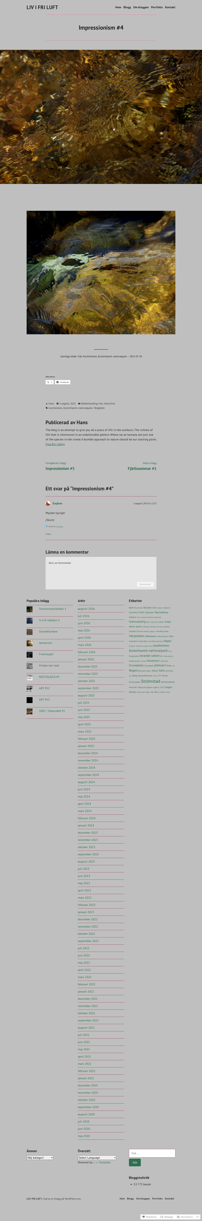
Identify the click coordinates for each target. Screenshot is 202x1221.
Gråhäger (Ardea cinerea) (152, 627)
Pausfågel (148, 665)
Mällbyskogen (134, 661)
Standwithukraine (145, 675)
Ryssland (142, 671)
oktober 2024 (86, 768)
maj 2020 (84, 1136)
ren (173, 666)
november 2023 (88, 840)
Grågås (161, 622)
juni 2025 (84, 710)
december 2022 (88, 919)
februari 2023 (86, 905)
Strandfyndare (48, 631)
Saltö (162, 670)
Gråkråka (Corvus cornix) (138, 631)
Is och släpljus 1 (49, 620)
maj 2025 (84, 717)
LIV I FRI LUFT (42, 7)
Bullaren (148, 607)
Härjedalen (136, 636)
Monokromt (168, 656)
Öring (167, 692)
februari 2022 (86, 984)
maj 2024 (84, 796)
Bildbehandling (89, 403)
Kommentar (145, 584)
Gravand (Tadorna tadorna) (151, 617)
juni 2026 (84, 623)
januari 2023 (86, 912)
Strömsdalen (134, 682)
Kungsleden (134, 656)
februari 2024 (86, 818)
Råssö (155, 670)
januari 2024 (86, 825)
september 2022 (88, 941)
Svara (48, 534)
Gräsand (153, 622)
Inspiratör (143, 641)
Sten (155, 676)
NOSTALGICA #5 (49, 677)
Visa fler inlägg (55, 444)
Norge (143, 661)
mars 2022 (84, 977)
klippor (167, 641)
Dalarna (160, 608)
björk (131, 607)
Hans (51, 403)
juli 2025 (83, 703)
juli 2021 (83, 1035)
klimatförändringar (155, 641)
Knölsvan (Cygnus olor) (144, 646)
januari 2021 (86, 1078)
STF (159, 675)
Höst (171, 636)
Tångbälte (99, 408)
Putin (169, 665)
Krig (169, 651)
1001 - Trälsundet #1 (52, 711)
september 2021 (88, 1020)
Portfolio (157, 7)
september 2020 (88, 1107)
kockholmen (55, 408)
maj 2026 (84, 630)
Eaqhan (57, 503)
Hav (101, 403)
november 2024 (88, 760)
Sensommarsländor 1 (52, 609)
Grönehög (160, 631)
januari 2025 (86, 746)
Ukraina (132, 692)
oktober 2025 (86, 681)
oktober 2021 (86, 1013)
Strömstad (150, 681)
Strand (165, 675)
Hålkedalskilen (162, 636)
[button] (101, 272)
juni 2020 (84, 1129)
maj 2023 (84, 883)
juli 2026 (83, 616)
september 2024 (88, 775)
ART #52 (44, 688)
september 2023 (88, 854)
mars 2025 (84, 731)
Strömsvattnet (168, 682)
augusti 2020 (86, 1114)
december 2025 (88, 666)
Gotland (132, 617)
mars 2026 (84, 645)
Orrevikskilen (136, 665)
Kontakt (170, 7)
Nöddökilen (153, 660)
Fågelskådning (161, 612)
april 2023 (84, 890)
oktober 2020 (86, 1100)
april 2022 (84, 970)
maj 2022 (84, 963)
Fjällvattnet (133, 612)
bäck (154, 607)
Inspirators (133, 641)
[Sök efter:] (152, 1153)
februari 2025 (86, 739)
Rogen (133, 670)
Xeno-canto (159, 692)
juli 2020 (83, 1121)
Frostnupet (46, 654)
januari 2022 (86, 991)
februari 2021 (86, 1071)
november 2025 (88, 674)
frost (141, 612)
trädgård (168, 687)
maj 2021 (84, 1049)
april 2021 (84, 1056)
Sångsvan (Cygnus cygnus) (148, 687)
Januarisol (45, 643)
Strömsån (133, 687)
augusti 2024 (86, 782)
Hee (166, 631)
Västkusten (141, 692)
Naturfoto (109, 403)
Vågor (148, 692)
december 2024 (88, 753)
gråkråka (166, 627)
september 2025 (88, 688)
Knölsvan (132, 646)
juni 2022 (84, 955)
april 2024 (84, 804)
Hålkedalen (150, 636)
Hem (118, 7)
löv (161, 656)
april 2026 (84, 638)
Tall (161, 687)
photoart (160, 665)
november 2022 (88, 926)
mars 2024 (84, 811)
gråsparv (152, 631)
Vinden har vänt (49, 665)
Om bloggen (141, 7)
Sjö (130, 676)
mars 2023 (84, 898)
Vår (152, 692)
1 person (59, 526)
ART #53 (44, 699)
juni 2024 (84, 789)
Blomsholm (138, 608)
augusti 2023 (86, 861)
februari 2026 (86, 652)
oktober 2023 (86, 847)
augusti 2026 (86, 609)
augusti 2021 (86, 1028)
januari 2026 (86, 659)
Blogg (127, 7)
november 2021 (88, 1006)
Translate (104, 1162)
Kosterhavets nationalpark (77, 408)
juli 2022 (83, 948)
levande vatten (150, 656)
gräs (148, 622)
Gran (138, 617)
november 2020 (88, 1093)
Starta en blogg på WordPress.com (62, 1198)
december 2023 (88, 833)
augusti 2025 (86, 695)
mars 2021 (84, 1064)
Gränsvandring (137, 621)
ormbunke (164, 661)
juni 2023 (84, 876)
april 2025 (84, 724)
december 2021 (88, 999)
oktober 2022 (86, 934)
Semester (169, 671)
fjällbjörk (167, 608)
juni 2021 (84, 1042)
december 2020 (88, 1085)
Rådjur (149, 671)
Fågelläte (149, 612)
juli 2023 (83, 869)
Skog (134, 675)
